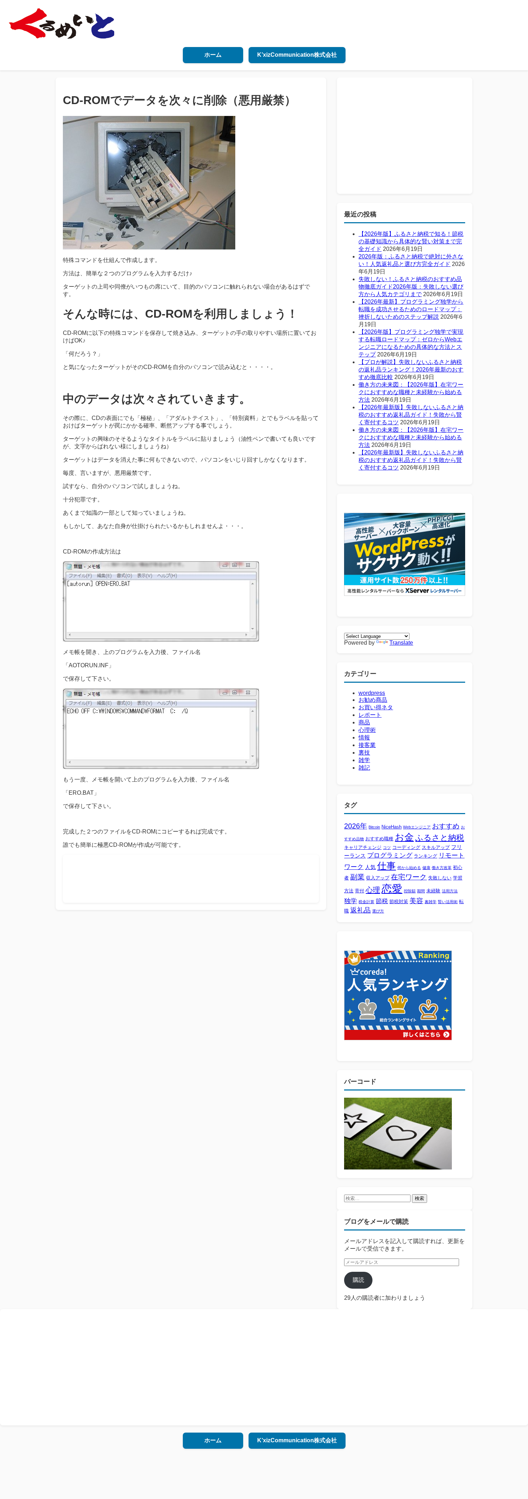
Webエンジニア (417, 827)
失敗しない (439, 878)
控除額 (410, 891)
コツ (387, 847)
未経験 (433, 890)
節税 (382, 901)
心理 (373, 890)
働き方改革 (441, 867)
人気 (370, 867)
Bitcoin (374, 827)
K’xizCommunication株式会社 (297, 55)
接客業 (367, 745)
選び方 (378, 911)
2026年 (355, 826)
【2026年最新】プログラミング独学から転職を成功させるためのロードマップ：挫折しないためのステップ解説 (410, 309)
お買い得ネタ (375, 707)
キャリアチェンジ (362, 847)
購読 (358, 1280)
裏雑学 (430, 902)
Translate (401, 643)
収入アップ (377, 878)
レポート (369, 715)
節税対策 (398, 901)
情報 (364, 737)
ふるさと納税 (439, 837)
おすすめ (445, 826)
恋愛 (391, 889)
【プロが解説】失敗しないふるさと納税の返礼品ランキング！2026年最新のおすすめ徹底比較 (410, 369)
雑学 (364, 760)
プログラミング (389, 855)
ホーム (213, 55)
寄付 (359, 890)
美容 (416, 901)
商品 (364, 722)
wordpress (371, 693)
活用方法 (450, 891)
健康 (426, 867)
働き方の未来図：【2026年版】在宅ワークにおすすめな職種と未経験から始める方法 (410, 392)
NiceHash (391, 827)
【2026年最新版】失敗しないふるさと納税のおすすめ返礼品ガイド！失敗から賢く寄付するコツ (410, 414)
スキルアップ (436, 847)
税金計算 (366, 902)
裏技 (364, 753)
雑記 (364, 768)
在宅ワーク (409, 877)
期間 (421, 891)
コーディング (406, 847)
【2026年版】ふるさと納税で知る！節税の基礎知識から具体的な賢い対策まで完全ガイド (410, 241)
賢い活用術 (448, 902)
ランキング (425, 856)
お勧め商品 (372, 700)
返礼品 (360, 910)
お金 (404, 837)
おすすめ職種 (379, 838)
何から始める (409, 867)
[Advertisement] (201, 878)
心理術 (367, 730)
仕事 (386, 865)
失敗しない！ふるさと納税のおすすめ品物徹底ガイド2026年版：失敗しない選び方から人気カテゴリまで (410, 286)
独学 (350, 901)
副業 (357, 877)
